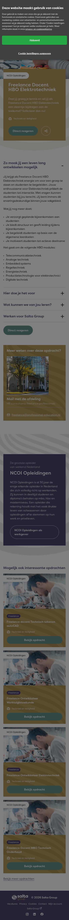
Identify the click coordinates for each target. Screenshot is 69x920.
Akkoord (34, 40)
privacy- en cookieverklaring (38, 29)
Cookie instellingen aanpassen (34, 53)
